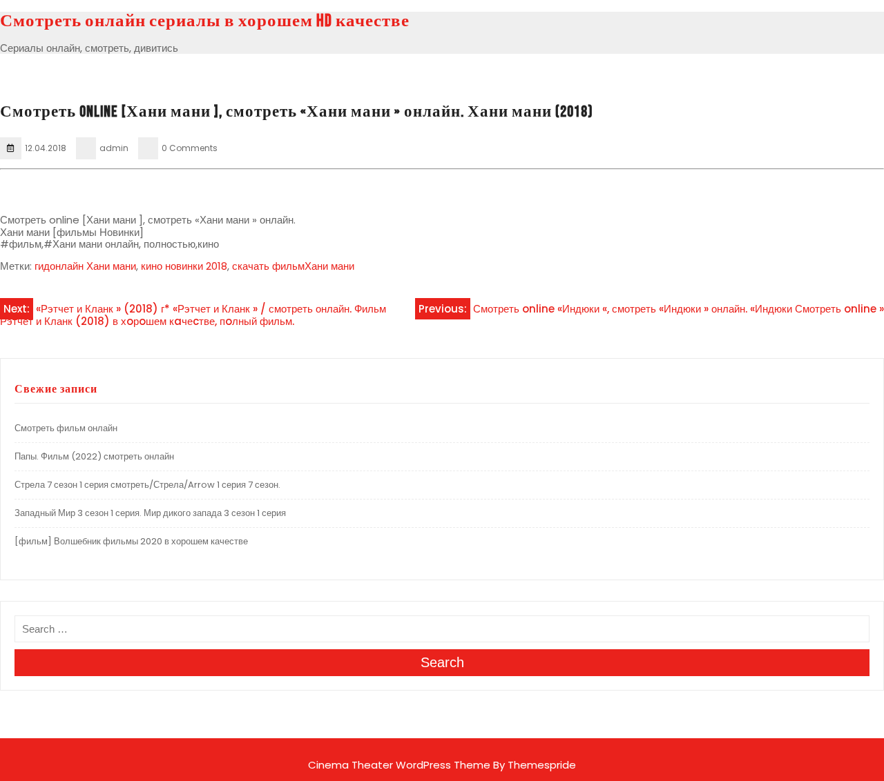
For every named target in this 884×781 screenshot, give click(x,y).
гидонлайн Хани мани (85, 266)
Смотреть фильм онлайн (66, 428)
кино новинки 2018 (184, 266)
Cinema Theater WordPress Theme (399, 765)
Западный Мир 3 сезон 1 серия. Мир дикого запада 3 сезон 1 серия (150, 513)
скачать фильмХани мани (293, 266)
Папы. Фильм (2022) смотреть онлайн (94, 456)
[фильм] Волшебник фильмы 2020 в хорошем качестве (131, 541)
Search (442, 662)
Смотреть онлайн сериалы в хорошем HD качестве (205, 21)
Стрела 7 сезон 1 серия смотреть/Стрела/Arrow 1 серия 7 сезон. (147, 484)
